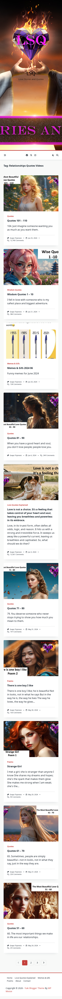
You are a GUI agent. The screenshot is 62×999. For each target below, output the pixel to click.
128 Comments (16, 384)
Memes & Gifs (13, 363)
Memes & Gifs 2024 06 (20, 368)
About (18, 980)
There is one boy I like (20, 685)
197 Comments (16, 632)
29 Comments (15, 948)
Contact (27, 980)
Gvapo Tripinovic (16, 238)
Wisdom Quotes (14, 290)
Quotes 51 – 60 (15, 928)
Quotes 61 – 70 (15, 851)
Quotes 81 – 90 (15, 438)
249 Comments (48, 455)
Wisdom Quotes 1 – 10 (20, 294)
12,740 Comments (17, 240)
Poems (10, 681)
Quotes (10, 216)
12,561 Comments (17, 554)
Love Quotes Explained (17, 505)
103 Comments (16, 713)
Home (9, 977)
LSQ (31, 73)
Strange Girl (14, 766)
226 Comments (16, 874)
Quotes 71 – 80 (15, 608)
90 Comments (15, 797)
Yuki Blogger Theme (34, 988)
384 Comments (16, 314)
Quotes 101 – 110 (17, 220)
